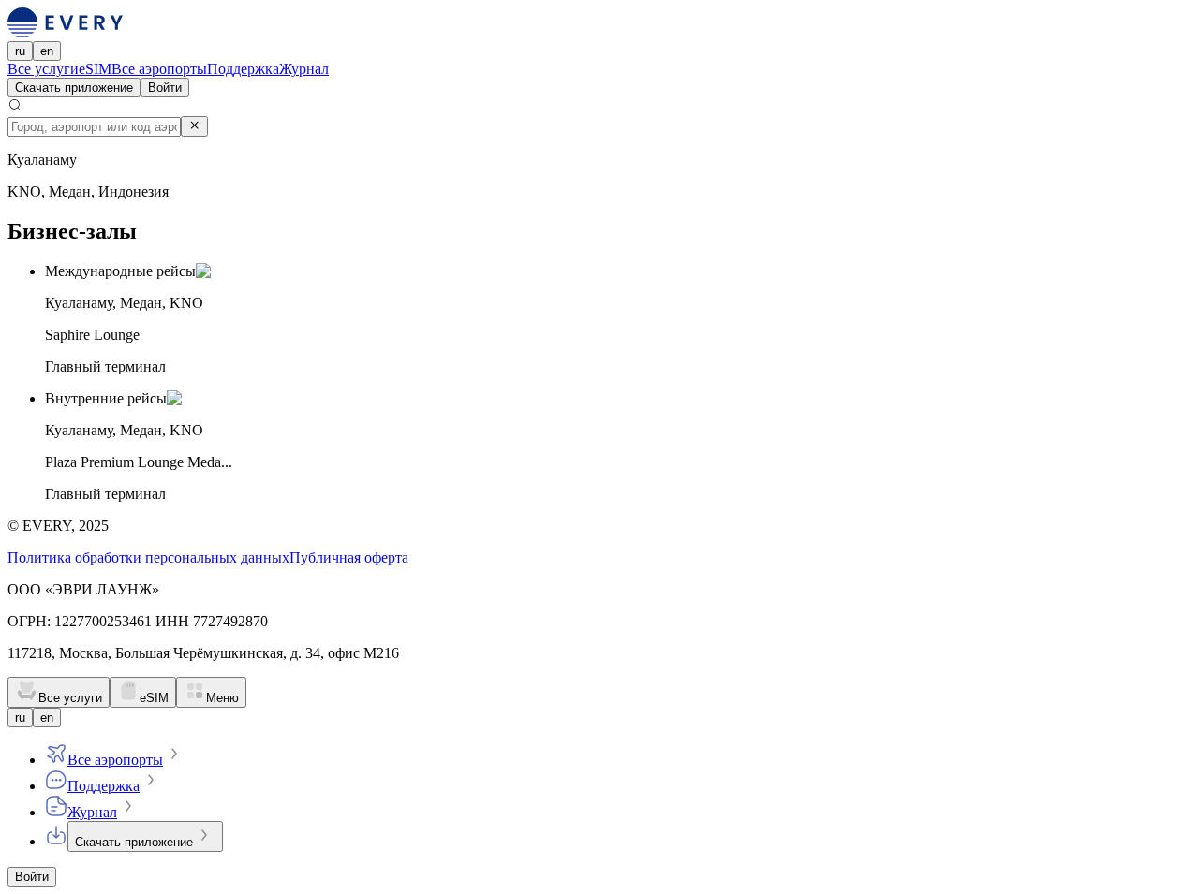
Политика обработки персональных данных (148, 557)
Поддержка (243, 69)
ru (20, 51)
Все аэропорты (159, 69)
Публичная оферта (348, 557)
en (46, 51)
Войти (165, 88)
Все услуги (43, 69)
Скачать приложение (74, 88)
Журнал (304, 69)
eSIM (95, 69)
